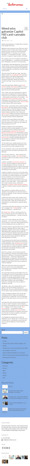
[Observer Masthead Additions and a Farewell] (24, 457)
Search (3, 330)
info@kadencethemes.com (9, 440)
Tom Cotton (19, 156)
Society (4, 375)
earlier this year (5, 137)
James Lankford (24, 101)
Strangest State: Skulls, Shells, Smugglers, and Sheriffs (15, 391)
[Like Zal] (5, 457)
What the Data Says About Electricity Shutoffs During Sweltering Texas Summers (14, 410)
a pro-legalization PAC (16, 75)
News (8, 40)
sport (4, 377)
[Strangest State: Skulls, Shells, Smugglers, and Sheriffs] (11, 457)
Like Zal (5, 341)
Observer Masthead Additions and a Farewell (14, 353)
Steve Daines (14, 86)
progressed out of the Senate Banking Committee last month (13, 131)
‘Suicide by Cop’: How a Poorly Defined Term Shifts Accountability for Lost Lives (18, 397)
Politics (4, 373)
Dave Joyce (18, 310)
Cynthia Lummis (5, 113)
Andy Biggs (4, 156)
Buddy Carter (7, 212)
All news (5, 368)
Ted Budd (15, 208)
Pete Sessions (5, 107)
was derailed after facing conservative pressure (15, 97)
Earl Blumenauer (19, 243)
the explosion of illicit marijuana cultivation (17, 184)
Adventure (5, 366)
